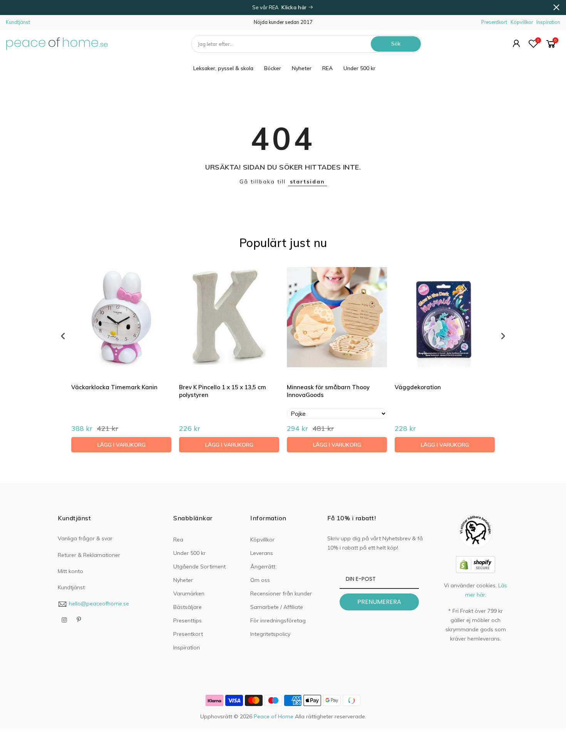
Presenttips (187, 620)
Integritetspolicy (270, 633)
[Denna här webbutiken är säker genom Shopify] (475, 563)
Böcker (272, 68)
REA (327, 68)
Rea (178, 539)
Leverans (261, 553)
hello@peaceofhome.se (99, 603)
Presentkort (494, 22)
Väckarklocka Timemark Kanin (114, 387)
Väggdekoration (418, 387)
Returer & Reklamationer (89, 554)
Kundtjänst (18, 22)
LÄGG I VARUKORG (121, 444)
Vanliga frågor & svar (85, 538)
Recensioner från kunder (281, 593)
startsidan (307, 181)
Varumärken (188, 593)
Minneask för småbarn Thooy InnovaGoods (328, 390)
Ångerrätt (262, 566)
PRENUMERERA (379, 601)
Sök (395, 43)
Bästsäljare (187, 607)
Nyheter (301, 68)
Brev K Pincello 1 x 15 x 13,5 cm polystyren (222, 390)
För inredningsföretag (278, 620)
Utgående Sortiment (199, 566)
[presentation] (63, 336)
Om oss (260, 580)
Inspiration (548, 22)
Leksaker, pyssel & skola (223, 68)
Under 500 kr (359, 68)
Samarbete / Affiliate (276, 607)
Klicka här (294, 7)
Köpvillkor (522, 22)
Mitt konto (70, 571)
